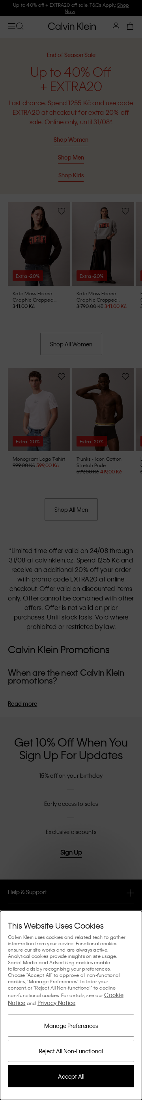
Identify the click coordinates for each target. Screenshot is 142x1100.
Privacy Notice (56, 1002)
